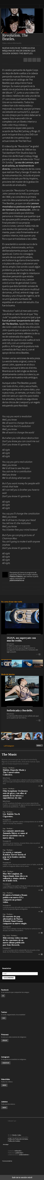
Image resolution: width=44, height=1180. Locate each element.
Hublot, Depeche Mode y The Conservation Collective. (14, 772)
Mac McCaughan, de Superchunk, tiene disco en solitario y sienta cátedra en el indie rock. (15, 877)
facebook (39, 60)
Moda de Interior (8, 674)
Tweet (34, 60)
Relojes (5, 768)
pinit (30, 60)
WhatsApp (25, 60)
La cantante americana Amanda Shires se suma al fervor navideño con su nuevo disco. (15, 834)
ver (38, 654)
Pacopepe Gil (7, 819)
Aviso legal (5, 1144)
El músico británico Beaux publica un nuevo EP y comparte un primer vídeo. (15, 898)
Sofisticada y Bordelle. (20, 710)
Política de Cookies (14, 1141)
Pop (4, 812)
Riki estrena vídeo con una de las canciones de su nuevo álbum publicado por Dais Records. (15, 941)
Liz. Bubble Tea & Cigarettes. (11, 815)
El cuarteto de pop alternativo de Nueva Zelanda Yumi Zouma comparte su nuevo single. (15, 920)
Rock (4, 871)
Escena (5, 788)
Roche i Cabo (17, 1135)
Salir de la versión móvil (22, 1177)
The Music (9, 754)
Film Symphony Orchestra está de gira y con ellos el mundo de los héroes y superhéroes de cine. (15, 794)
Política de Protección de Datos (18, 1139)
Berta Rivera (10, 644)
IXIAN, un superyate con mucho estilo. (21, 639)
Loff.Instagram (22, 746)
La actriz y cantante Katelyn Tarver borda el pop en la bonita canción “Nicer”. (14, 855)
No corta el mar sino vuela (11, 602)
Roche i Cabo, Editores (22, 1124)
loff (8, 2)
